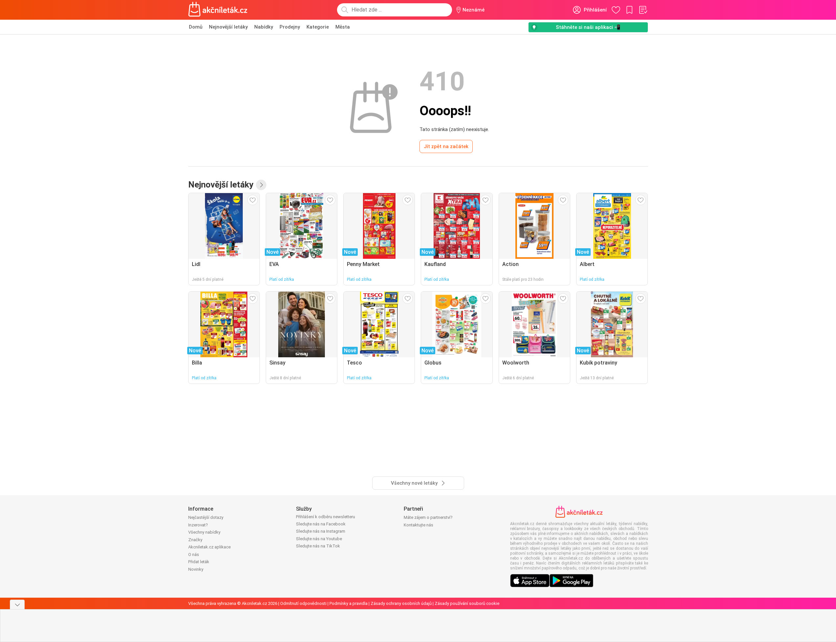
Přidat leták (198, 561)
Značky (195, 539)
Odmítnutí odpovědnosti (303, 603)
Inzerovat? (198, 524)
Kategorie (317, 27)
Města (342, 27)
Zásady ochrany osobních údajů (401, 603)
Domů (195, 27)
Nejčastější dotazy (205, 517)
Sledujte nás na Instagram (320, 531)
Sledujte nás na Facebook (321, 523)
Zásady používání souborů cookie (467, 603)
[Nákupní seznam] (643, 10)
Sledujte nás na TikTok (318, 545)
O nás (193, 554)
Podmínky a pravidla (348, 603)
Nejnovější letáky (228, 27)
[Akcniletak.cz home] (218, 10)
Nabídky (263, 27)
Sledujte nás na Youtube (319, 538)
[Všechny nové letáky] (261, 185)
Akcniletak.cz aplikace (209, 546)
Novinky (195, 569)
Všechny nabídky (204, 532)
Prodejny (290, 27)
